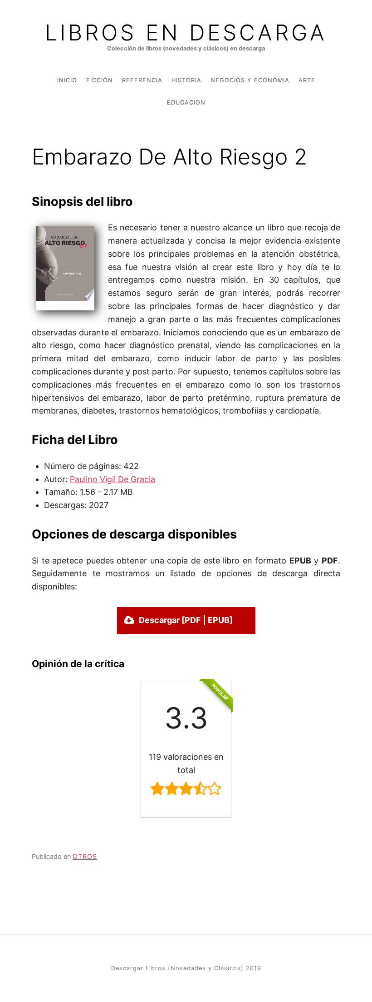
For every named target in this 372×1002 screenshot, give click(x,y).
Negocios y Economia (249, 80)
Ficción (99, 80)
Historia (186, 80)
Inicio (67, 80)
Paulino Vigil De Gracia (112, 479)
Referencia (142, 80)
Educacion (186, 102)
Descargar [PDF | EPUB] (186, 620)
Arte (307, 80)
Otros (85, 856)
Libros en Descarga (186, 33)
